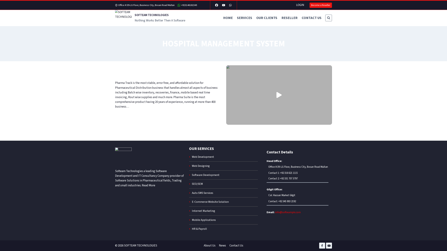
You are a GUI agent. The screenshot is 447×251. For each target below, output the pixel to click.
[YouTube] (223, 5)
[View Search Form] (328, 18)
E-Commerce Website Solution (210, 202)
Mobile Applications (204, 220)
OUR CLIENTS (266, 18)
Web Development (203, 157)
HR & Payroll (199, 229)
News (222, 246)
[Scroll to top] (439, 243)
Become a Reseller (320, 5)
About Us (209, 246)
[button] (279, 95)
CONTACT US (311, 18)
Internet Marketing (203, 211)
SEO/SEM (197, 184)
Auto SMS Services (202, 193)
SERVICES (244, 18)
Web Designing (201, 166)
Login (300, 5)
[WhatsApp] (230, 5)
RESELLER (289, 18)
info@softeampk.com (288, 212)
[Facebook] (217, 5)
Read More (148, 185)
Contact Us (236, 246)
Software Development (205, 175)
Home (228, 18)
